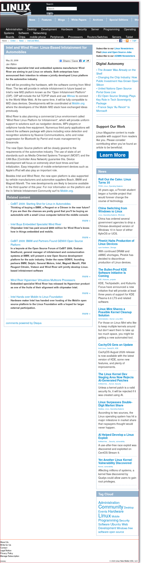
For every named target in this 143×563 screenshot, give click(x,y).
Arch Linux (102, 348)
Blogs (61, 19)
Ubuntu (115, 524)
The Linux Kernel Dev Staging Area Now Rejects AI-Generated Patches (116, 377)
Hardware (67, 29)
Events (102, 511)
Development (49, 29)
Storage (113, 247)
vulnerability (120, 441)
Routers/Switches (97, 37)
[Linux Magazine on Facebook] (120, 40)
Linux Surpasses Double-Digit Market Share (115, 403)
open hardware (103, 247)
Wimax (71, 96)
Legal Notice (5, 550)
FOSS (100, 186)
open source (116, 532)
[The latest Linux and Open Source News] (127, 40)
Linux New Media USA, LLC (127, 561)
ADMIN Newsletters (124, 55)
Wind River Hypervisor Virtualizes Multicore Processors (43, 280)
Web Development (113, 526)
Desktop (101, 409)
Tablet (129, 37)
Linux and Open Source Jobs (116, 52)
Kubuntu (106, 279)
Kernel (112, 319)
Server (95, 29)
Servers (116, 37)
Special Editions (118, 19)
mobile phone (38, 37)
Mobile (116, 516)
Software (23, 33)
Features (47, 19)
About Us (4, 541)
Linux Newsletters (124, 48)
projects (113, 279)
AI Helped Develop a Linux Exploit (116, 436)
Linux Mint (119, 319)
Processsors (75, 37)
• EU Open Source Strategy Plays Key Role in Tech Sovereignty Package (116, 99)
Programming (112, 29)
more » (86, 220)
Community (110, 506)
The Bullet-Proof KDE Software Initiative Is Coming (112, 272)
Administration (103, 319)
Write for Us (5, 544)
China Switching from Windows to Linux (112, 209)
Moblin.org (78, 103)
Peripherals (57, 37)
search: (49, 3)
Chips (22, 37)
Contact (3, 547)
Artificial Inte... (103, 384)
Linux (106, 186)
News (32, 19)
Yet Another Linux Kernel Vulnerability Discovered (115, 461)
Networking (40, 33)
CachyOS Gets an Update (115, 345)
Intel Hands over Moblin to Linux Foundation (37, 297)
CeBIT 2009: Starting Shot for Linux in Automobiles (41, 204)
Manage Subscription (9, 555)
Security (82, 29)
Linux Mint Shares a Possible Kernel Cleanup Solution (115, 312)
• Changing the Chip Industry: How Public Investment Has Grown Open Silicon (117, 80)
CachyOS (110, 348)
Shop (138, 19)
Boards (10, 37)
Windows (121, 215)
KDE (100, 279)
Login (134, 40)
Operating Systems (116, 186)
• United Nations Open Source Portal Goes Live (114, 90)
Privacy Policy (6, 553)
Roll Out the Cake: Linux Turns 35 (114, 181)
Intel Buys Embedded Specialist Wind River (36, 224)
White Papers (78, 19)
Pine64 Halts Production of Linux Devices (116, 242)
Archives (98, 19)
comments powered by (24, 323)
